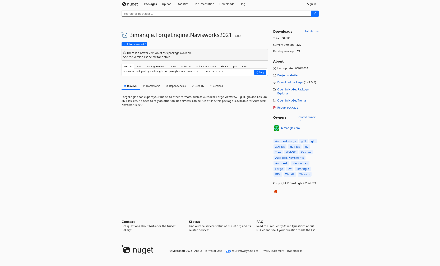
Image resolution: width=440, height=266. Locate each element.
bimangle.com (290, 128)
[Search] (315, 14)
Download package (290, 82)
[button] (260, 72)
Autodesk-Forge (285, 141)
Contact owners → (307, 118)
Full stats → (312, 31)
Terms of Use (213, 251)
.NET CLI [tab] (128, 66)
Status (194, 221)
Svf (290, 169)
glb (313, 141)
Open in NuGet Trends (292, 100)
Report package (287, 107)
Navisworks (300, 163)
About (198, 251)
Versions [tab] (217, 86)
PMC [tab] (139, 66)
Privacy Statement (272, 251)
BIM (277, 174)
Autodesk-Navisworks (289, 158)
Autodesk (281, 163)
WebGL (290, 174)
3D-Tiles (295, 147)
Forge (279, 169)
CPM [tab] (173, 66)
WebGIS (291, 152)
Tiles (278, 152)
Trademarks (294, 251)
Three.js (304, 174)
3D (306, 147)
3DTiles (280, 147)
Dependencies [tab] (177, 86)
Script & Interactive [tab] (206, 66)
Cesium (306, 152)
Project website (287, 75)
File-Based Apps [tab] (229, 66)
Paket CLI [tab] (186, 66)
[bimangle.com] (277, 128)
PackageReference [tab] (156, 66)
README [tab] (132, 86)
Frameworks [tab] (152, 86)
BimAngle (303, 169)
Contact (128, 221)
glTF (303, 141)
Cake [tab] (244, 66)
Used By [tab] (199, 86)
